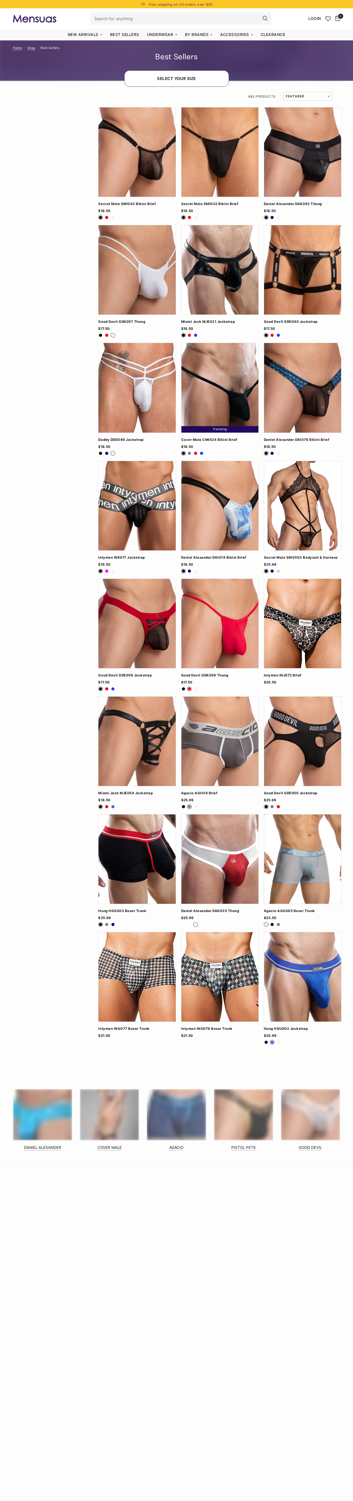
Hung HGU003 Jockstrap (286, 1028)
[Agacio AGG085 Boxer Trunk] (302, 859)
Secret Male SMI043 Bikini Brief (127, 204)
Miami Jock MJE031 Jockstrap (208, 321)
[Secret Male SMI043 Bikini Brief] (137, 152)
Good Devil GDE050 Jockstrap (290, 793)
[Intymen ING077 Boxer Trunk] (137, 977)
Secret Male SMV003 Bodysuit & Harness (301, 557)
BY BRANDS (197, 34)
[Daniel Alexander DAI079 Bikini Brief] (302, 388)
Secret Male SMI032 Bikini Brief (210, 204)
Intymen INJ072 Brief (283, 675)
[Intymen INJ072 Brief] (302, 623)
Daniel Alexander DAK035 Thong (210, 911)
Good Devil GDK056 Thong (204, 675)
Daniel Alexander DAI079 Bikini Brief (296, 439)
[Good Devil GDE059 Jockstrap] (137, 623)
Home (17, 48)
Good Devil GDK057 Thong (121, 321)
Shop (31, 48)
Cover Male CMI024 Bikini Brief (209, 439)
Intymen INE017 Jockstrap (121, 557)
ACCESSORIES (234, 34)
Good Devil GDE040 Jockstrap (291, 321)
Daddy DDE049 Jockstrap (120, 439)
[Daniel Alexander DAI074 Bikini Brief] (220, 506)
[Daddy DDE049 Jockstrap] (137, 388)
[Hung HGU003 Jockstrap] (302, 977)
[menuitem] (85, 34)
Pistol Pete (243, 1147)
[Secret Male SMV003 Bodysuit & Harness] (302, 506)
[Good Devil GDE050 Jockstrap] (302, 741)
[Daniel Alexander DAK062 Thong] (302, 152)
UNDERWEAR (160, 34)
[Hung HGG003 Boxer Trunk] (137, 859)
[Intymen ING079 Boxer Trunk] (220, 977)
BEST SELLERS (124, 34)
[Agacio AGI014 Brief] (220, 741)
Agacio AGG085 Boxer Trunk (289, 911)
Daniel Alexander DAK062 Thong (293, 204)
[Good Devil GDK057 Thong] (137, 270)
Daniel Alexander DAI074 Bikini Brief (213, 557)
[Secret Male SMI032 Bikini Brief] (220, 152)
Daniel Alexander (42, 1147)
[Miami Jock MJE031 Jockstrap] (220, 270)
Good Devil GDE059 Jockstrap (125, 675)
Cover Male (109, 1147)
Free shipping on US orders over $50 (181, 4)
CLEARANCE (273, 34)
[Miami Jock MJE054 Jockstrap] (137, 741)
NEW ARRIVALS (83, 34)
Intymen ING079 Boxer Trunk (207, 1028)
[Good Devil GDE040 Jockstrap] (302, 270)
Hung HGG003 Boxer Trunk (122, 911)
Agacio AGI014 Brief (199, 793)
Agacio (176, 1147)
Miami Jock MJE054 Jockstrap (125, 793)
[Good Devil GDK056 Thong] (220, 623)
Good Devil (310, 1147)
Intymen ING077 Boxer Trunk (123, 1028)
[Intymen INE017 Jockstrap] (137, 506)
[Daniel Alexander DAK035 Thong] (220, 859)
